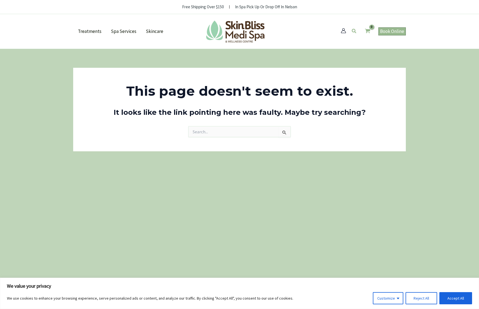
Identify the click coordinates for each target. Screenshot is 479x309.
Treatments (89, 31)
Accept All (455, 298)
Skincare (154, 31)
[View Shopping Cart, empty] (367, 32)
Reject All (421, 298)
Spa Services (123, 31)
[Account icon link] (343, 30)
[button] (354, 31)
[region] (239, 293)
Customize (386, 298)
